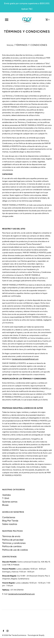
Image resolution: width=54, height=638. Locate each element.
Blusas (5, 505)
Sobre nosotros (9, 524)
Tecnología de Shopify (36, 635)
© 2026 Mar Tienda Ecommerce (14, 635)
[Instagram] (7, 631)
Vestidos (6, 495)
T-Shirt (5, 498)
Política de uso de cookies (15, 549)
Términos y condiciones (13, 543)
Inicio (10, 45)
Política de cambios (11, 546)
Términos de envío (11, 536)
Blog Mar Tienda (10, 520)
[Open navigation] (7, 19)
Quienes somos (9, 501)
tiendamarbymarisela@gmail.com (25, 359)
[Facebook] (3, 631)
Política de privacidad (12, 539)
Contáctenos (8, 517)
